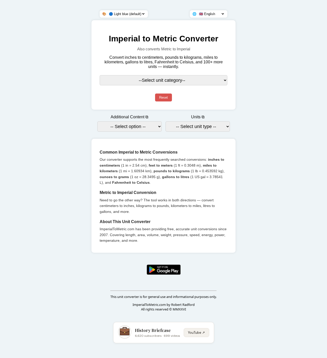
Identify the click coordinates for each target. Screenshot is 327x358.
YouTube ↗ (196, 332)
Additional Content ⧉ (129, 117)
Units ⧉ (197, 117)
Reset (163, 97)
